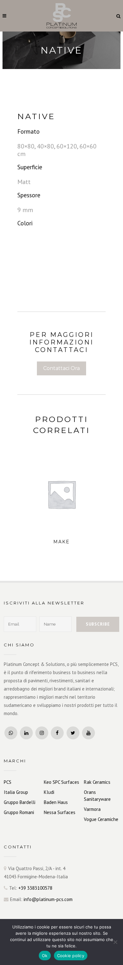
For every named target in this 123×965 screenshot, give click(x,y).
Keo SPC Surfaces (61, 782)
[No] (115, 942)
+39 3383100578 (35, 888)
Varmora (92, 809)
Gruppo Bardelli (19, 802)
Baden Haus (56, 802)
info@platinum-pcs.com (48, 899)
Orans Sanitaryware (97, 795)
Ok (45, 955)
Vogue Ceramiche (101, 819)
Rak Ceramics (97, 782)
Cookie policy (70, 955)
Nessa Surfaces (59, 812)
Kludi (49, 792)
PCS (7, 782)
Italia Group (16, 792)
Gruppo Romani (19, 812)
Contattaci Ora (61, 368)
